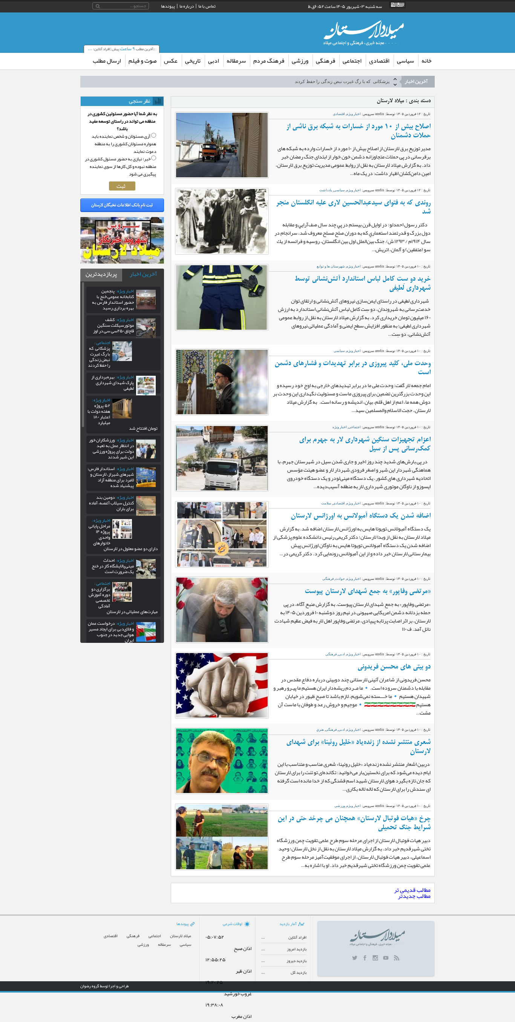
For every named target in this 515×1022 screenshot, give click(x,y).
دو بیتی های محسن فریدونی (394, 667)
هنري (320, 730)
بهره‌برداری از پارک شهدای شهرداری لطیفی (112, 382)
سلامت (326, 503)
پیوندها (168, 6)
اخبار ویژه (353, 114)
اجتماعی (352, 61)
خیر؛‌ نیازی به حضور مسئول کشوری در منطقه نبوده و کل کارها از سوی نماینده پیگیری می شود (120, 166)
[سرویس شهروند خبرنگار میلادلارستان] (122, 262)
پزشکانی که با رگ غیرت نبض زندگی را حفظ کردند (342, 81)
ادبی (213, 61)
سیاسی (405, 61)
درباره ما (186, 6)
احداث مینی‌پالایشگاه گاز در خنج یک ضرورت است (113, 566)
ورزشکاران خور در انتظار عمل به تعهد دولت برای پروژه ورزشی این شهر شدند (111, 448)
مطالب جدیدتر (414, 896)
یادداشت (325, 190)
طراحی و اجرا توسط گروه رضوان (104, 986)
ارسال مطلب (107, 61)
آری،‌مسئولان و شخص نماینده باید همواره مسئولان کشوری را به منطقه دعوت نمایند (124, 144)
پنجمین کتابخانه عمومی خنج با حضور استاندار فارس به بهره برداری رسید (113, 299)
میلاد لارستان (180, 935)
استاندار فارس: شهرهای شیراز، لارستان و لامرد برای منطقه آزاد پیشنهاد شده (110, 477)
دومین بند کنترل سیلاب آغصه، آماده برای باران (111, 503)
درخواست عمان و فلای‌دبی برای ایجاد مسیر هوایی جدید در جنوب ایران (111, 632)
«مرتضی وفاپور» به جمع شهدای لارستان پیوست (368, 591)
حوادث (340, 579)
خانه (427, 61)
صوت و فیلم (142, 61)
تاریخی (193, 61)
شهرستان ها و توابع (331, 266)
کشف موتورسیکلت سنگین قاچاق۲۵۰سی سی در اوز (113, 325)
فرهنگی (325, 61)
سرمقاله (236, 61)
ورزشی (300, 61)
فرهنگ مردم (268, 61)
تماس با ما (207, 6)
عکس (171, 61)
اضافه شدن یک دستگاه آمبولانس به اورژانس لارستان (361, 516)
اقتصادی (379, 61)
